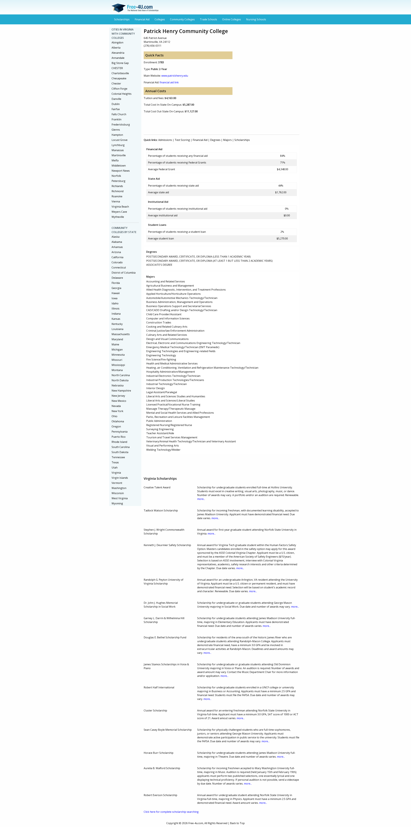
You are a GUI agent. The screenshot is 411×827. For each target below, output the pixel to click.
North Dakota (120, 380)
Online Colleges (231, 19)
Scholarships (122, 19)
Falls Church (119, 114)
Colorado (117, 262)
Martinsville (119, 155)
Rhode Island (119, 442)
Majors (227, 140)
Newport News (121, 170)
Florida (116, 283)
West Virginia (120, 498)
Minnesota (118, 354)
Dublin (116, 104)
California (117, 257)
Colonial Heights (121, 94)
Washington (119, 488)
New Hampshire (121, 390)
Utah (115, 467)
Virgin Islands (120, 478)
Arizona (116, 252)
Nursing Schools (256, 19)
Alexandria (118, 52)
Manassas (118, 150)
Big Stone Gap (120, 63)
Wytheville (118, 217)
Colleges (160, 19)
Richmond (117, 191)
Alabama (117, 242)
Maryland (117, 339)
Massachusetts (121, 334)
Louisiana (117, 329)
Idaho (115, 303)
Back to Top (237, 823)
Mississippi (118, 365)
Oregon (116, 426)
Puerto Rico (119, 437)
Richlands (117, 186)
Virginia (116, 472)
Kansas (116, 319)
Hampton (117, 135)
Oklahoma (118, 421)
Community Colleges (182, 19)
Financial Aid (142, 19)
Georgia (116, 288)
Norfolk (116, 176)
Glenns (116, 129)
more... (201, 499)
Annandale (118, 58)
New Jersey (118, 395)
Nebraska (117, 385)
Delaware (117, 278)
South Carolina (121, 447)
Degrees (215, 140)
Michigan (117, 349)
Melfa (115, 160)
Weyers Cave (119, 211)
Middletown (119, 165)
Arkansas (117, 247)
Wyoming (117, 503)
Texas (115, 462)
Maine (115, 344)
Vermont (117, 483)
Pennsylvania (119, 431)
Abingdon (117, 42)
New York (117, 411)
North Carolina (121, 375)
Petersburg (118, 181)
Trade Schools (208, 19)
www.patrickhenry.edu (174, 75)
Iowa (114, 298)
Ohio (114, 416)
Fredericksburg (121, 124)
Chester (116, 83)
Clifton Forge (119, 88)
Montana (117, 370)
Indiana (116, 313)
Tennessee (118, 457)
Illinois (115, 308)
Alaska (115, 236)
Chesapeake (119, 78)
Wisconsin (118, 493)
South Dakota (120, 452)
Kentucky (117, 324)
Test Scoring (182, 140)
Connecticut (119, 267)
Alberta (116, 47)
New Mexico (119, 401)
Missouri (117, 360)
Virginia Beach (120, 206)
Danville (116, 99)
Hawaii (116, 293)
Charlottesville (120, 73)
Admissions (165, 140)
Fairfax (116, 109)
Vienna (116, 201)
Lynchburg (118, 145)
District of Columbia (124, 272)
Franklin (116, 119)
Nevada (116, 406)
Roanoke (117, 196)
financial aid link (169, 82)
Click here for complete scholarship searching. (171, 812)
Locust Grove (119, 140)
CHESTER (117, 68)
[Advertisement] (202, 123)
